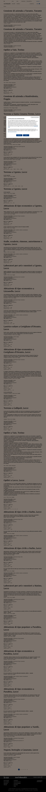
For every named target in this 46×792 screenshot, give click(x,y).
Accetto (26, 135)
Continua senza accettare (34, 117)
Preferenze (19, 135)
